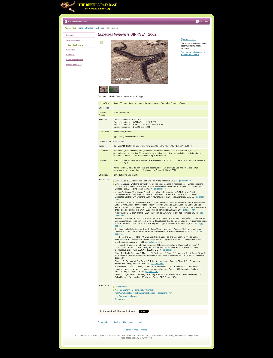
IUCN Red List (121, 287)
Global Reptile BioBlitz (74, 60)
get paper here (185, 181)
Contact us (70, 55)
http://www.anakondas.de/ (126, 296)
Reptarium (203, 21)
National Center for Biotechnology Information (134, 290)
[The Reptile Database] (89, 13)
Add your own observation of (193, 53)
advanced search (92, 28)
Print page (144, 330)
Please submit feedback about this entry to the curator (121, 322)
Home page (70, 35)
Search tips (70, 50)
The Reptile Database (77, 21)
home (80, 28)
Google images (121, 299)
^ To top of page (131, 330)
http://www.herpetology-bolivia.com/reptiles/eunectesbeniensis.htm (143, 293)
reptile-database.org (74, 64)
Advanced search (73, 40)
